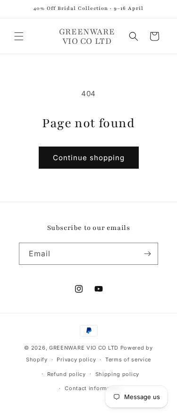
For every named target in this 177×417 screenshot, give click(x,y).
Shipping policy (117, 374)
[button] (18, 36)
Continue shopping (89, 157)
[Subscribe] (147, 254)
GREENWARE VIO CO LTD (83, 347)
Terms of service (128, 359)
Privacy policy (76, 359)
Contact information (93, 388)
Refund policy (66, 374)
